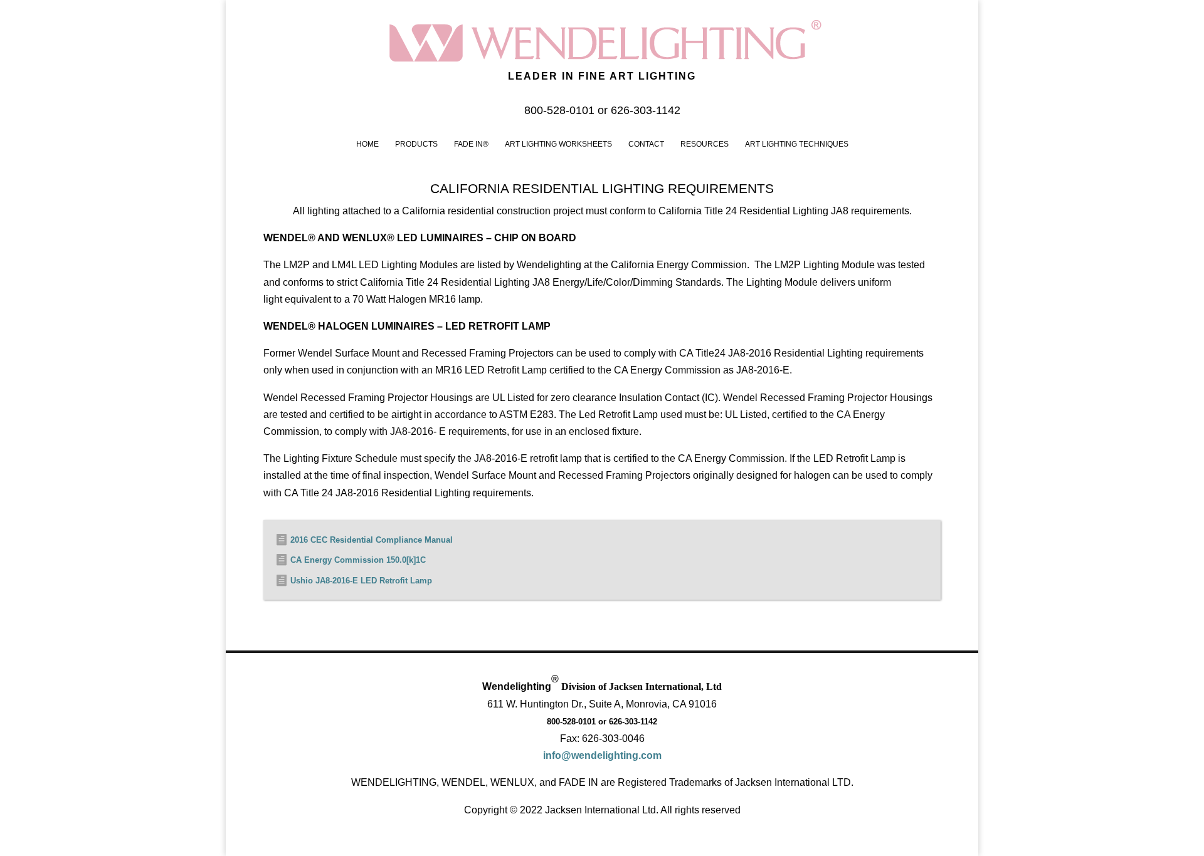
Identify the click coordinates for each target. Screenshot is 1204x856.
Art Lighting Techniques (796, 144)
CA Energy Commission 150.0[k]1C (358, 560)
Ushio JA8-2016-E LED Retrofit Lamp (361, 580)
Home (367, 144)
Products (416, 144)
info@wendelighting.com (602, 755)
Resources (704, 144)
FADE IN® (471, 144)
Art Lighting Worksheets (558, 144)
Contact (646, 144)
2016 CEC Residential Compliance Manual (371, 540)
